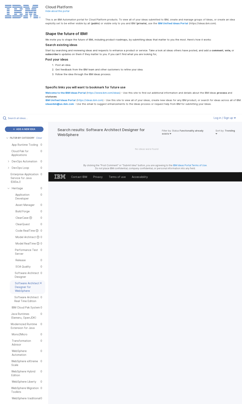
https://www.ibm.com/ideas (103, 92)
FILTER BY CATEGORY (22, 137)
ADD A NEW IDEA (25, 129)
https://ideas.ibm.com (90, 100)
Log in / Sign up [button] (224, 117)
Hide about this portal (57, 11)
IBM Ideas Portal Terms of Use (190, 165)
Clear (39, 137)
